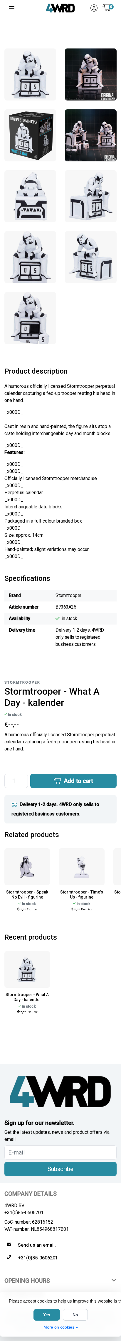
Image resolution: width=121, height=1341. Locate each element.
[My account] (94, 8)
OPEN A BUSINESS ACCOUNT (102, 30)
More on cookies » (60, 1327)
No (75, 1314)
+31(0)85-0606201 (23, 1212)
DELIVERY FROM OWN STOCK (74, 30)
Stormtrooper (22, 682)
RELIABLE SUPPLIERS (46, 32)
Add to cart (77, 780)
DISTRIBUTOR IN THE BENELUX (19, 32)
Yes (46, 1314)
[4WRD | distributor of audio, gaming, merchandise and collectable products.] (60, 8)
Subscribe (60, 1169)
